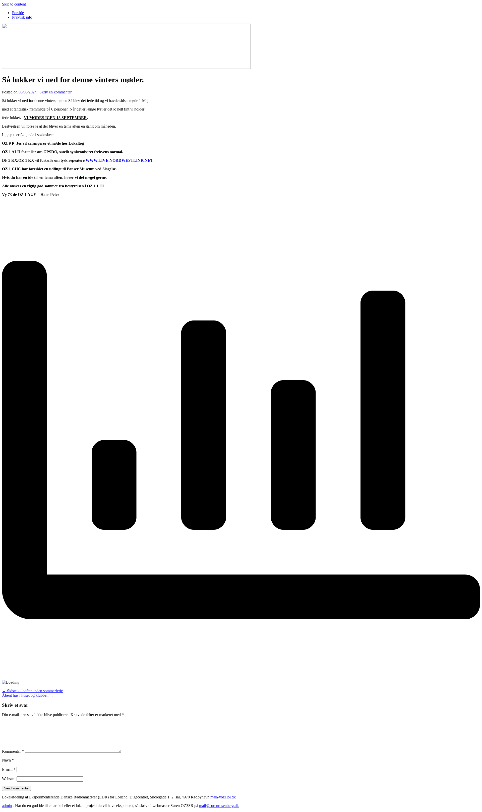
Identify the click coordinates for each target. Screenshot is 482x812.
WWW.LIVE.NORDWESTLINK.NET (119, 160)
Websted (9, 779)
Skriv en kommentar (55, 92)
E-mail (9, 769)
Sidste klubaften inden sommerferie (32, 691)
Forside (18, 13)
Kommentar (13, 751)
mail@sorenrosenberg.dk (219, 805)
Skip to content (14, 4)
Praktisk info (22, 17)
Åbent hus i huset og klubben (27, 695)
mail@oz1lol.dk (223, 797)
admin (7, 805)
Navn (8, 760)
